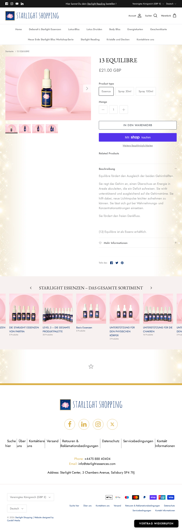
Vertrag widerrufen (156, 523)
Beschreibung (107, 169)
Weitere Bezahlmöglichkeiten (138, 145)
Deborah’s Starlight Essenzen (45, 29)
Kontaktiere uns (145, 39)
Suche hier (10, 443)
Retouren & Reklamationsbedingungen (79, 443)
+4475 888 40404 (92, 458)
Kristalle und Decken (118, 39)
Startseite (9, 51)
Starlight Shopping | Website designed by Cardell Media (30, 519)
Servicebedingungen (138, 441)
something (94, 4)
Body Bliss (114, 29)
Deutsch (169, 3)
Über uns (21, 443)
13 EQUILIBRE (23, 51)
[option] (48, 88)
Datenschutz (110, 441)
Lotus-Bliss (73, 29)
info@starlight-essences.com (92, 463)
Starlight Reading (90, 39)
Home (18, 29)
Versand (52, 441)
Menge (103, 102)
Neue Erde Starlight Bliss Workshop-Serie (51, 39)
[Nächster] (87, 88)
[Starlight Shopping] (32, 16)
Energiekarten (135, 29)
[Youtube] (17, 3)
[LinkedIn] (22, 3)
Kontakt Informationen (165, 443)
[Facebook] (6, 3)
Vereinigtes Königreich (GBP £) (146, 3)
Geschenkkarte (158, 29)
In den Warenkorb (137, 125)
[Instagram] (11, 3)
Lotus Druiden (94, 29)
